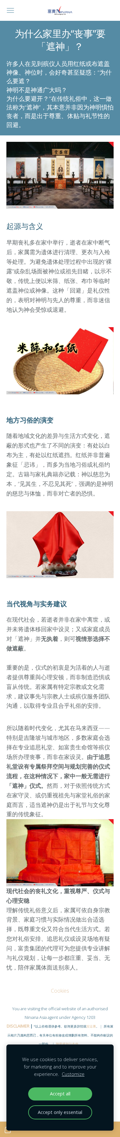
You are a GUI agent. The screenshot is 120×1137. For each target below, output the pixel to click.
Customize (73, 1074)
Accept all (60, 1094)
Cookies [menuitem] (60, 990)
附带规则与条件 (67, 1044)
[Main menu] (10, 10)
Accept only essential (60, 1112)
